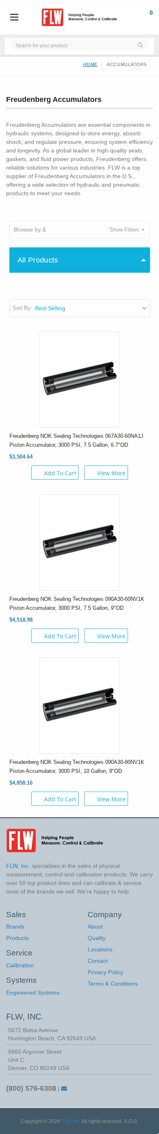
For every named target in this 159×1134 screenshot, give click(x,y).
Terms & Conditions (113, 983)
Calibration (20, 965)
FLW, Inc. (71, 1121)
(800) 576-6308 (31, 1088)
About (95, 926)
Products (17, 938)
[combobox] (71, 45)
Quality (97, 938)
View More (111, 473)
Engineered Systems (33, 992)
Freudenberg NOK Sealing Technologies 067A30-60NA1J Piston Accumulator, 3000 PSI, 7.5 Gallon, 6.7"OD (76, 440)
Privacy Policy (105, 972)
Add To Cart (60, 473)
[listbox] (92, 308)
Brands (15, 926)
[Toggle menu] (14, 17)
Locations (100, 949)
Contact (98, 961)
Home (90, 64)
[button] (79, 230)
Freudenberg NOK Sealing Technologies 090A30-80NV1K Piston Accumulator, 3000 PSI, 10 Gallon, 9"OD (76, 766)
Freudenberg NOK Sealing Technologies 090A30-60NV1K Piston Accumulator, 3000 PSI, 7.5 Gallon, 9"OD (76, 603)
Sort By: (22, 308)
